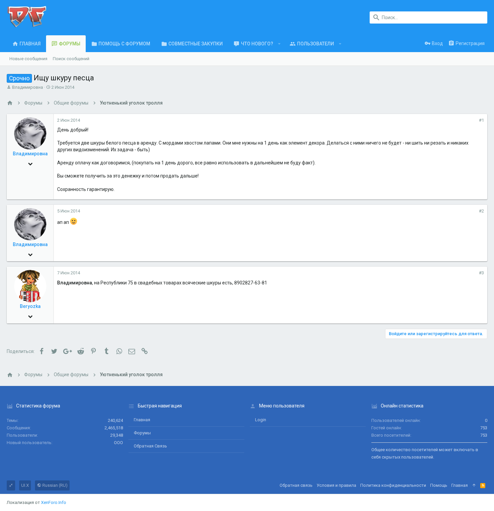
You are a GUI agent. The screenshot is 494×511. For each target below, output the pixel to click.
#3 (481, 272)
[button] (279, 44)
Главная (142, 419)
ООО (118, 442)
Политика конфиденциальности (393, 485)
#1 (481, 120)
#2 (481, 210)
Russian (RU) (54, 485)
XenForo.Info (53, 502)
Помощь (438, 485)
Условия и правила (336, 485)
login (260, 419)
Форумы (142, 432)
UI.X (25, 485)
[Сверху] (474, 485)
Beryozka (30, 306)
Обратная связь (150, 445)
